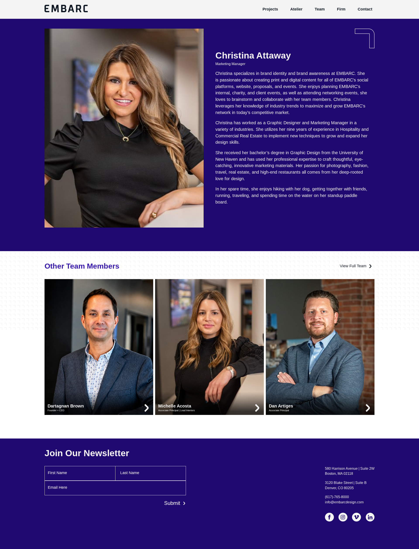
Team (320, 9)
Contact (365, 9)
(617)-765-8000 (337, 497)
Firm (341, 9)
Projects (270, 9)
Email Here (57, 487)
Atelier (296, 9)
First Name (57, 473)
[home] (66, 9)
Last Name (129, 473)
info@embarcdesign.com (344, 502)
